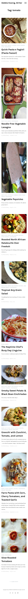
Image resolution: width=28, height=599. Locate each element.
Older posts (14, 581)
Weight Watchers (13, 429)
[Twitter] (18, 593)
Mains (9, 121)
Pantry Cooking (12, 45)
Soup (2, 46)
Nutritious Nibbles (13, 195)
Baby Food (4, 45)
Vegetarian (8, 46)
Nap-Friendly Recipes (17, 235)
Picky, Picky (22, 195)
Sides (2, 555)
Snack (3, 196)
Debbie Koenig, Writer (11, 3)
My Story (7, 428)
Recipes (21, 428)
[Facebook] (10, 593)
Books (3, 344)
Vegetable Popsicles (12, 199)
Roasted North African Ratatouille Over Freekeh (13, 243)
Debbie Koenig (6, 61)
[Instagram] (12, 593)
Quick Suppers (21, 45)
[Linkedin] (15, 593)
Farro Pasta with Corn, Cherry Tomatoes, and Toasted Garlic (13, 496)
